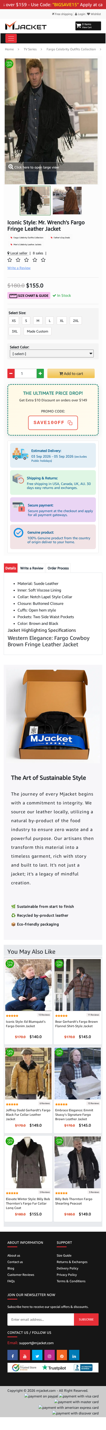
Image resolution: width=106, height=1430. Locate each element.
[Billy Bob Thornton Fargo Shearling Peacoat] (77, 1162)
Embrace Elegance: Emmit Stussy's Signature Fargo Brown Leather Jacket (74, 1114)
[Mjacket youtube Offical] (25, 1355)
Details (10, 568)
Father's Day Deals (61, 237)
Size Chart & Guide (32, 295)
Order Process (58, 568)
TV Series (30, 49)
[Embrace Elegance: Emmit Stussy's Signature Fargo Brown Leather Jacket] (77, 1073)
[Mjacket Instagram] (49, 1355)
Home (9, 49)
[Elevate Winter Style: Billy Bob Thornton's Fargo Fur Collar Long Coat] (28, 1162)
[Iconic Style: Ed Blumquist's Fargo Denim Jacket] (28, 985)
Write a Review (31, 568)
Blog (10, 1268)
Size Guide (64, 1255)
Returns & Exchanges (72, 1262)
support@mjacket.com (36, 1343)
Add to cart (73, 373)
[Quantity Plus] (40, 373)
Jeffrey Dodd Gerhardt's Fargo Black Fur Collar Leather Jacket (28, 1114)
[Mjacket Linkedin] (74, 1355)
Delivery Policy (67, 1268)
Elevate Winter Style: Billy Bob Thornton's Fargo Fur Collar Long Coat (28, 1203)
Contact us (15, 1262)
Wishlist (95, 14)
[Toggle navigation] (11, 38)
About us (13, 1255)
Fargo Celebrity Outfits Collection (71, 49)
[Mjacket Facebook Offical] (12, 1355)
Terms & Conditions (71, 1281)
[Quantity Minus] (11, 373)
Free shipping (63, 14)
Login (81, 14)
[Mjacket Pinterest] (62, 1355)
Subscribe (86, 1319)
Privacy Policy (67, 1275)
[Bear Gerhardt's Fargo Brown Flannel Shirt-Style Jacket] (77, 985)
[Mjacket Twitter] (37, 1355)
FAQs (11, 1281)
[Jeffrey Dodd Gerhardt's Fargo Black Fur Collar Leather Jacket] (28, 1073)
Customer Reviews (20, 1275)
